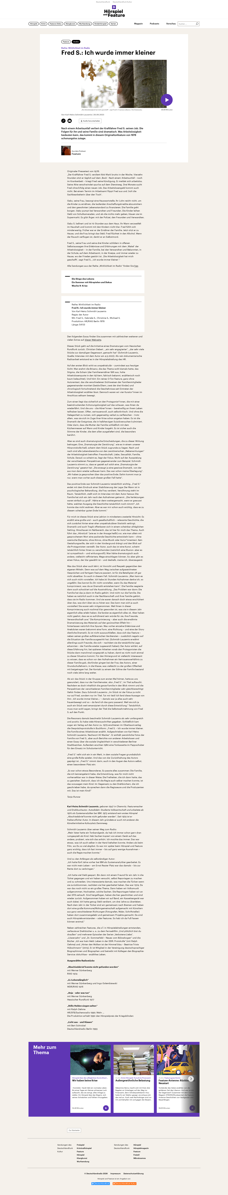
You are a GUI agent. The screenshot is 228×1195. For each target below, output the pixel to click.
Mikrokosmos (139, 1158)
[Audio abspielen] (167, 100)
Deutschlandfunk (103, 2)
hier (136, 266)
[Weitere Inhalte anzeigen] (190, 1079)
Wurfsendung (84, 24)
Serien (113, 24)
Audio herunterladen (91, 121)
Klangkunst (70, 24)
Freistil (136, 1155)
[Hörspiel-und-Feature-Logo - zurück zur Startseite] (114, 11)
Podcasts (154, 23)
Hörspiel (33, 24)
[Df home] (100, 1184)
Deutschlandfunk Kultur (122, 2)
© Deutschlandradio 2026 (96, 1173)
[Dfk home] (124, 1184)
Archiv (76, 42)
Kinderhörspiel (101, 24)
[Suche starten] (197, 24)
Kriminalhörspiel (84, 1148)
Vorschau (171, 23)
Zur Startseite (74, 1130)
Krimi (43, 24)
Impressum (115, 1173)
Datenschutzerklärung (134, 1173)
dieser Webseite (93, 339)
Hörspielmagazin (141, 1148)
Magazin (138, 23)
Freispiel (80, 1145)
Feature (66, 42)
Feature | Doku (56, 24)
